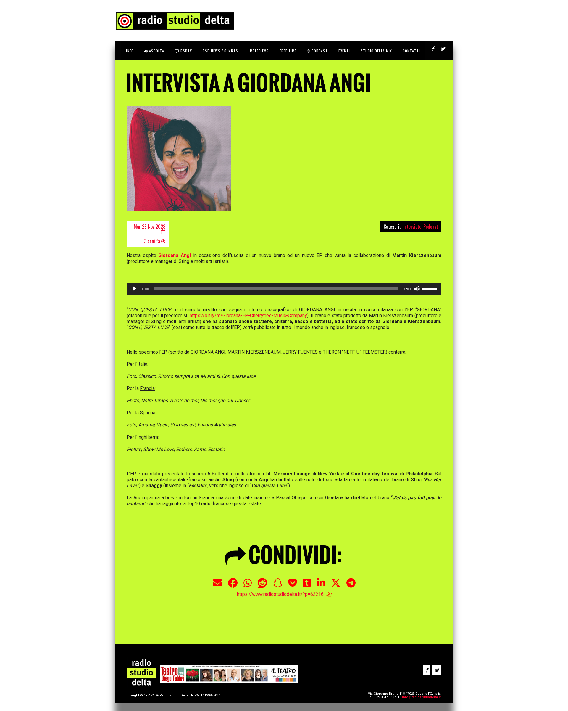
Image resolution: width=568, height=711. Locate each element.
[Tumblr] (307, 586)
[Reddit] (262, 586)
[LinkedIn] (321, 586)
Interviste (412, 226)
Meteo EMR (259, 50)
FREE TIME (288, 50)
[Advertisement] (227, 612)
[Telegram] (351, 586)
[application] (284, 289)
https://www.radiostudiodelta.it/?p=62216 (280, 594)
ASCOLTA (156, 50)
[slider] (430, 288)
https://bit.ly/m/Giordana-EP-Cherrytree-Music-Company (248, 315)
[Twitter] (336, 586)
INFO (130, 50)
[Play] (134, 289)
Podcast (319, 50)
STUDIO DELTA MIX (376, 50)
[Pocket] (292, 586)
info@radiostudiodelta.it (421, 697)
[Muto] (417, 289)
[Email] (217, 586)
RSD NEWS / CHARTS (220, 50)
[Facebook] (233, 586)
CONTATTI (411, 50)
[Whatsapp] (247, 586)
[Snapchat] (278, 586)
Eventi (344, 50)
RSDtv (185, 50)
